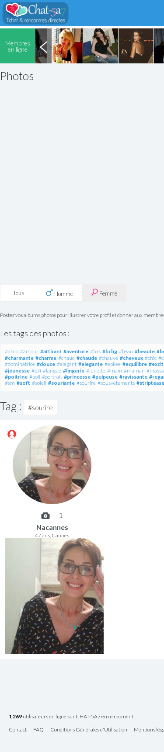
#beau (126, 351)
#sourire (86, 382)
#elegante (90, 364)
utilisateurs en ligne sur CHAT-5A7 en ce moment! (72, 717)
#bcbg (109, 351)
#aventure (75, 351)
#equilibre (134, 364)
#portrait (52, 376)
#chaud (66, 358)
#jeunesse (17, 370)
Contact (18, 730)
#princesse (77, 376)
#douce (46, 364)
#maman (134, 370)
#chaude (87, 358)
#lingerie (73, 370)
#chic (151, 358)
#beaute (145, 351)
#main (114, 370)
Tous (18, 292)
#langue (52, 370)
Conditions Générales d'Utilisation (88, 730)
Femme (107, 293)
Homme (63, 293)
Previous (43, 45)
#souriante (61, 382)
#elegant (67, 364)
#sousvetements (116, 382)
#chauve (108, 358)
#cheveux (131, 358)
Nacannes (52, 527)
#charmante (19, 358)
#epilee (113, 364)
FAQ (38, 730)
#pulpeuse (105, 376)
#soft (23, 382)
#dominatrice (20, 364)
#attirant (51, 351)
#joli (36, 370)
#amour (29, 351)
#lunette (95, 370)
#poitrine (16, 376)
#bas (95, 351)
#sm (10, 382)
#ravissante (133, 376)
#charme (45, 358)
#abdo (11, 351)
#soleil (39, 382)
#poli (34, 376)
